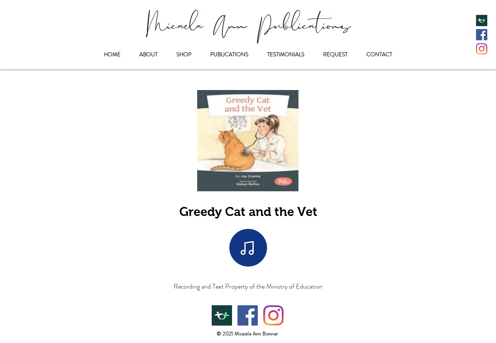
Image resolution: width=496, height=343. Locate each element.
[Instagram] (481, 48)
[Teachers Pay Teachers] (481, 20)
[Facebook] (481, 34)
